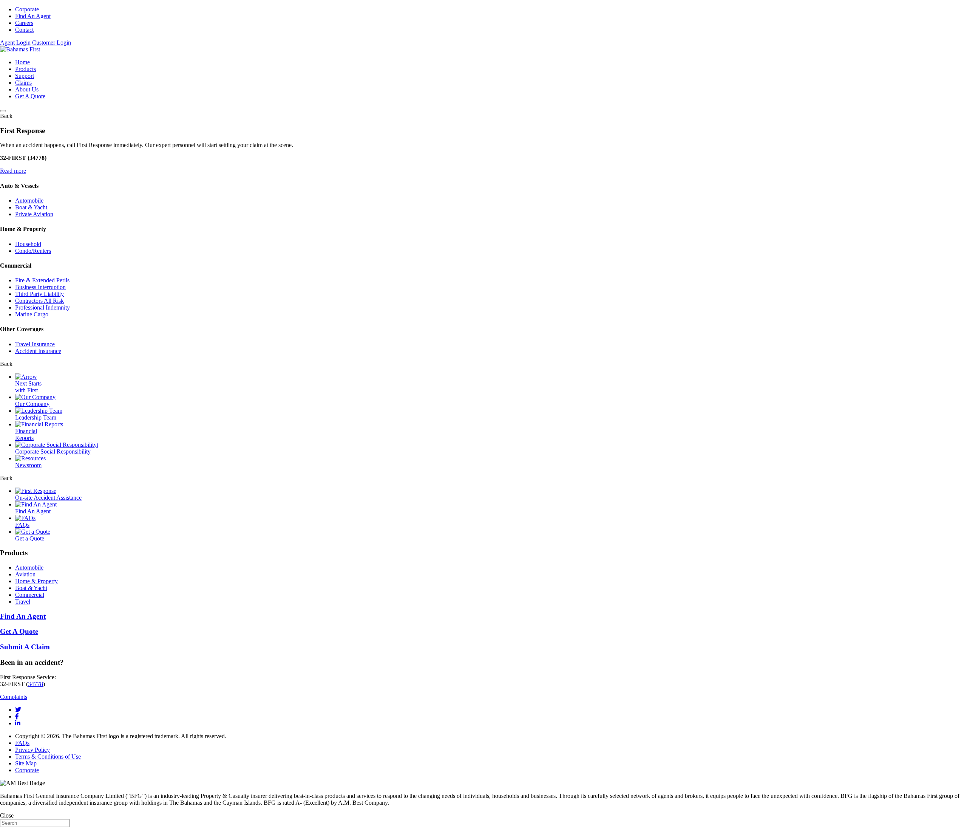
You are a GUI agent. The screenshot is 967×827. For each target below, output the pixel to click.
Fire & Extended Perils (42, 280)
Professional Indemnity (42, 307)
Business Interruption (40, 287)
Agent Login (15, 42)
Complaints (13, 697)
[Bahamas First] (20, 49)
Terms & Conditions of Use (48, 756)
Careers (24, 23)
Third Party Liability (39, 294)
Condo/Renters (33, 251)
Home (22, 62)
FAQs (22, 743)
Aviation (25, 574)
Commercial (29, 595)
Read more (13, 170)
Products (25, 69)
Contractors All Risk (39, 300)
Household (28, 244)
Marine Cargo (31, 314)
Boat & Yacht (31, 207)
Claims (23, 82)
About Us (27, 89)
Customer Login (51, 42)
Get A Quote (30, 96)
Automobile (29, 200)
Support (24, 76)
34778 (35, 684)
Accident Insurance (38, 351)
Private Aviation (34, 214)
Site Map (26, 763)
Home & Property (36, 581)
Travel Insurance (35, 344)
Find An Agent (33, 16)
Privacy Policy (32, 749)
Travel (22, 601)
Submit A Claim (25, 647)
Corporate (27, 9)
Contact (24, 29)
